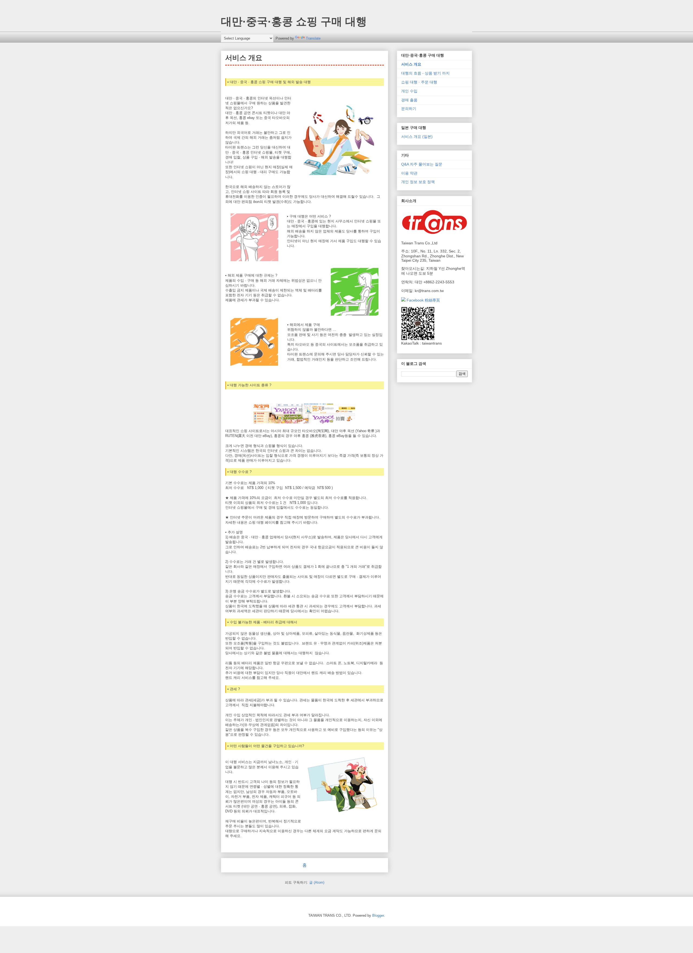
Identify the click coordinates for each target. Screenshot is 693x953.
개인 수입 (409, 91)
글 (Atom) (316, 882)
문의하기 (408, 108)
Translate (313, 38)
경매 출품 (409, 100)
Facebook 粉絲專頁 (423, 300)
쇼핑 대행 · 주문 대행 (419, 82)
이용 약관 (409, 173)
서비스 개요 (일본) (417, 136)
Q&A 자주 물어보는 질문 (421, 164)
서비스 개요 (411, 64)
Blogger (378, 915)
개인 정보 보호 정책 (418, 182)
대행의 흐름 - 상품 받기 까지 (425, 73)
